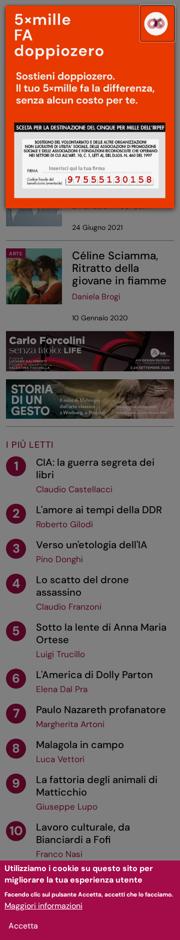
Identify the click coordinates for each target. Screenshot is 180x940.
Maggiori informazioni (43, 906)
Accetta (23, 926)
